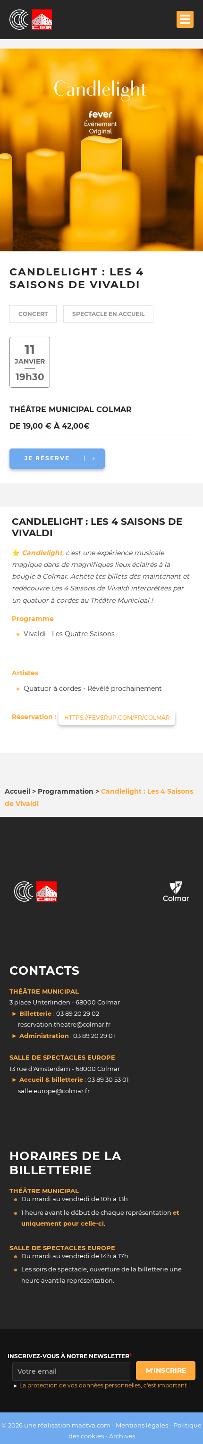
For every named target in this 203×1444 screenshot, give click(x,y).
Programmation (65, 791)
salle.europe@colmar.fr (54, 1091)
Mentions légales (142, 1425)
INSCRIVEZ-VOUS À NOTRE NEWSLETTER (68, 1356)
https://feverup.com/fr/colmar (117, 717)
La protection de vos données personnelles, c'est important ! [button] (104, 1385)
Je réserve (47, 458)
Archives (122, 1436)
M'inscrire (166, 1370)
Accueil (17, 791)
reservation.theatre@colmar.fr (64, 1024)
